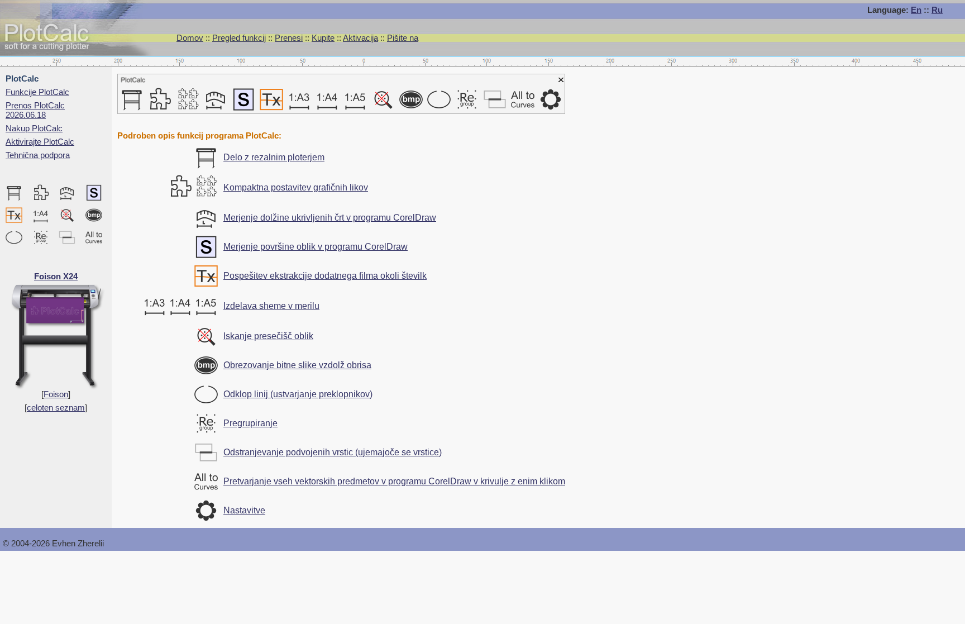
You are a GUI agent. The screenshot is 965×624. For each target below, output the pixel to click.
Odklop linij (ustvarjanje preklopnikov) (297, 394)
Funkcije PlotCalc (37, 92)
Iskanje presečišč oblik (268, 336)
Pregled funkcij (239, 37)
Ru (937, 10)
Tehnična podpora (38, 155)
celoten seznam (56, 407)
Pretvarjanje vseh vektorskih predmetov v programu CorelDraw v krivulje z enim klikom (394, 481)
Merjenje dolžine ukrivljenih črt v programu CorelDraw (329, 217)
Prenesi (289, 37)
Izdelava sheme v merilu (271, 306)
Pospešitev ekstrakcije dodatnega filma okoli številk (325, 275)
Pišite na (402, 37)
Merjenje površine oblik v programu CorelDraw (315, 246)
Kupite (323, 37)
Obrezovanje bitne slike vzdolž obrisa (297, 365)
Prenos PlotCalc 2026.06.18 (35, 110)
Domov (189, 37)
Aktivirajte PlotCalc (40, 141)
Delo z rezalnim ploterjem (273, 157)
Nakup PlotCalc (34, 128)
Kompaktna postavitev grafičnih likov (295, 187)
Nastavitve (244, 510)
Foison (56, 394)
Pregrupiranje (250, 423)
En (916, 10)
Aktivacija (360, 37)
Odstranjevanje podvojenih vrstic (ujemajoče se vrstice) (332, 452)
